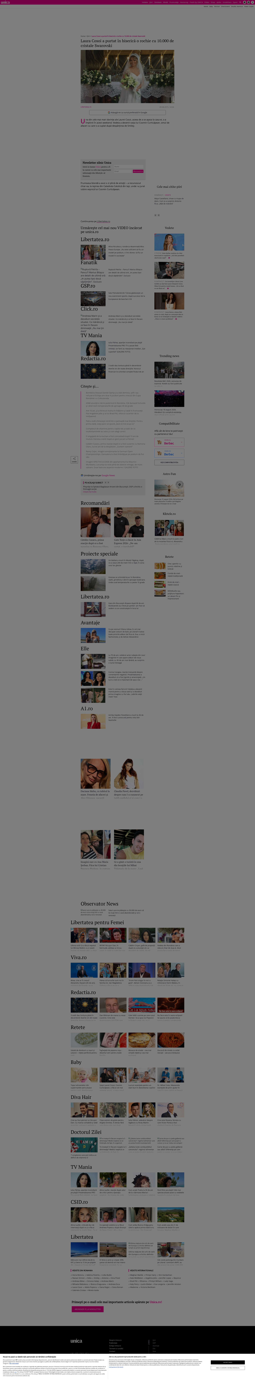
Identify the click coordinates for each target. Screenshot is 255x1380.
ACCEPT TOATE (227, 1362)
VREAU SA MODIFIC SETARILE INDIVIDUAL (228, 1368)
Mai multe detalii (14, 1363)
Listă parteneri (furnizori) (116, 1367)
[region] (127, 1367)
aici (16, 1372)
